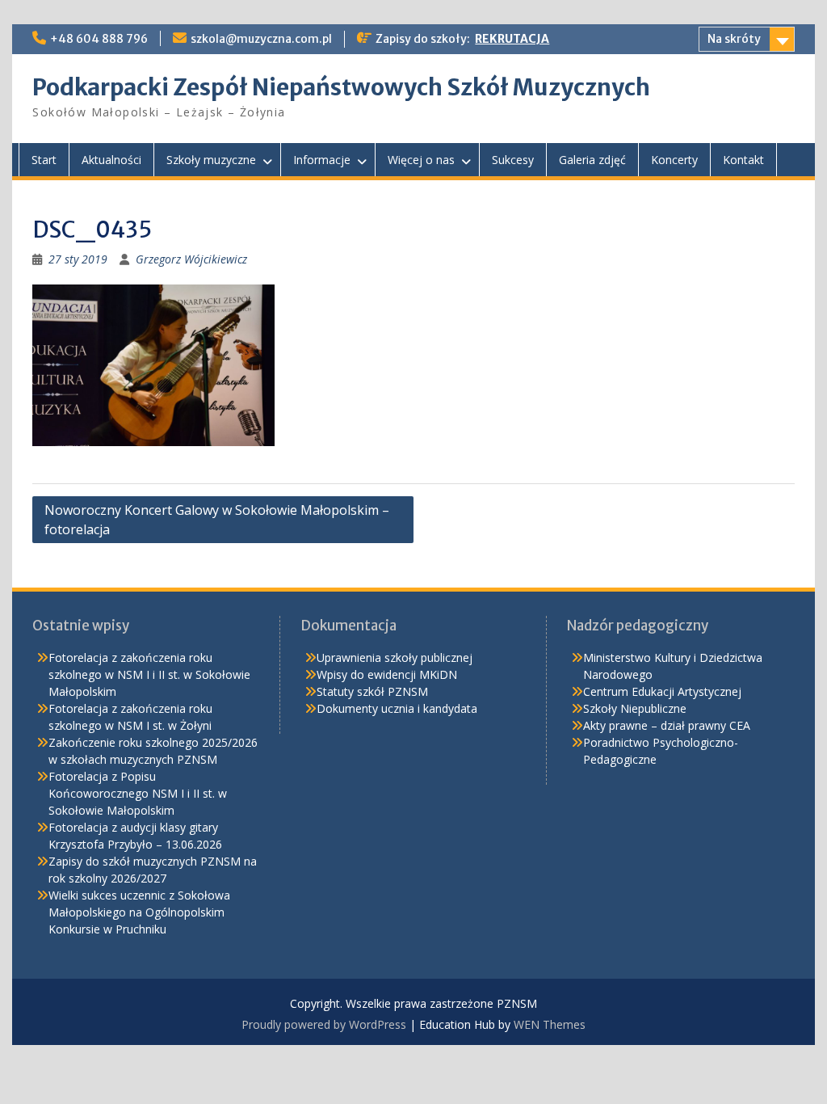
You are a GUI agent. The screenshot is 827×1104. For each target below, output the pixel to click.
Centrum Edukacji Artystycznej (662, 691)
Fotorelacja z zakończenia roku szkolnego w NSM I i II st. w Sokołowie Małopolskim (149, 674)
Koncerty (674, 159)
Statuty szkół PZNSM (372, 691)
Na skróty (734, 39)
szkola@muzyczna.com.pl (261, 39)
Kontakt (743, 159)
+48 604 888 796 (99, 39)
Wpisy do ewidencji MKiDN (387, 674)
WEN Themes (550, 1024)
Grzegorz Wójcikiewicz (191, 259)
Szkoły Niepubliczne (634, 708)
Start (44, 159)
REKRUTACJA (512, 39)
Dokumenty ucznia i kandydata (397, 708)
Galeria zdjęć (592, 159)
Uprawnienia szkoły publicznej (394, 657)
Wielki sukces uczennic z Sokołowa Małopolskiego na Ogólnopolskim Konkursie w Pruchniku (139, 912)
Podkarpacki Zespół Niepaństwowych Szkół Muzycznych (341, 87)
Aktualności (111, 159)
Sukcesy (513, 159)
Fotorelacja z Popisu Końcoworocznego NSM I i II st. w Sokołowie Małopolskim (137, 793)
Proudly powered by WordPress (323, 1024)
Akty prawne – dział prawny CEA (666, 725)
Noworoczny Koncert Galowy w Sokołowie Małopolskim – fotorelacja (216, 519)
